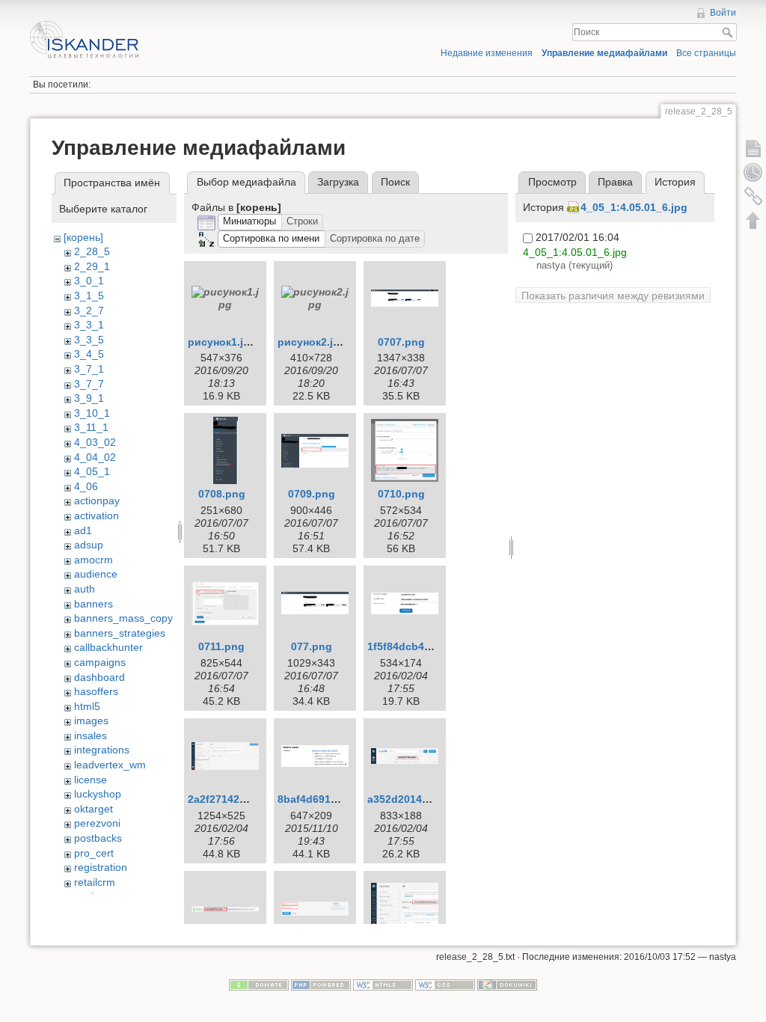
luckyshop (97, 794)
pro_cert (94, 853)
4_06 (86, 486)
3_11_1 (91, 427)
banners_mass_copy (123, 618)
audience (95, 574)
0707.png (401, 342)
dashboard (99, 677)
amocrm (93, 560)
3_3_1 (89, 325)
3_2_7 (89, 310)
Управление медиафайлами (604, 53)
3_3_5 (89, 340)
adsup (88, 545)
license (90, 780)
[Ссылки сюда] (753, 196)
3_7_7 (89, 384)
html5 (87, 706)
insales (90, 735)
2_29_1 (92, 266)
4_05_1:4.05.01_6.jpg (633, 207)
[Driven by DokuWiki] (507, 984)
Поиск (729, 32)
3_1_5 (89, 296)
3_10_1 (92, 413)
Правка (615, 182)
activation (96, 515)
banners (93, 604)
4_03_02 (95, 442)
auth (84, 589)
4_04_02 (95, 457)
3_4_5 (89, 354)
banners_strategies (119, 633)
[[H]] (203, 24)
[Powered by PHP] (321, 984)
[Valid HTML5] (383, 984)
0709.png (311, 494)
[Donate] (259, 984)
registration (100, 867)
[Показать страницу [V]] (753, 148)
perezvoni (97, 823)
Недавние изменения (487, 53)
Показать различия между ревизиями (613, 296)
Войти (723, 12)
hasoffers (96, 691)
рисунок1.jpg (222, 342)
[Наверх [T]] (753, 220)
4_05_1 (92, 471)
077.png (311, 646)
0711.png (221, 646)
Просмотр (552, 182)
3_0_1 (89, 281)
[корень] (83, 237)
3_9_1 (89, 398)
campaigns (100, 662)
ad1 (83, 530)
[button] (250, 222)
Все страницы (706, 53)
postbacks (98, 838)
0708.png (221, 494)
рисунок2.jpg (312, 342)
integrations (101, 750)
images (91, 720)
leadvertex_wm (110, 765)
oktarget (93, 809)
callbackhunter (108, 647)
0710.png (401, 494)
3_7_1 (89, 369)
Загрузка (338, 182)
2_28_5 (92, 251)
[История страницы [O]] (753, 172)
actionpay (97, 501)
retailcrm (94, 882)
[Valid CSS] (445, 984)
